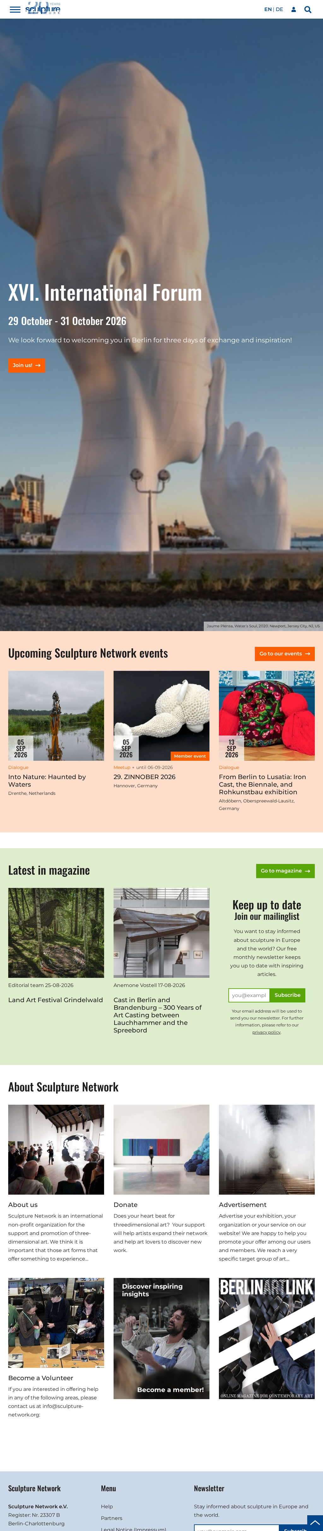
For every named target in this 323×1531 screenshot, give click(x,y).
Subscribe (288, 995)
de (279, 9)
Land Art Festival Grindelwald (55, 1000)
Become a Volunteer (40, 1378)
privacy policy (266, 1032)
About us (23, 1205)
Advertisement (243, 1205)
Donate (126, 1205)
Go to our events (281, 654)
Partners (111, 1518)
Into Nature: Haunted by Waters (47, 780)
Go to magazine (281, 871)
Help (107, 1507)
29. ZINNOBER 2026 (144, 777)
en (268, 9)
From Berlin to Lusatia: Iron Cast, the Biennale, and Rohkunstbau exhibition (262, 784)
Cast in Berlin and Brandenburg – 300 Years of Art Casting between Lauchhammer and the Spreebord (158, 1015)
